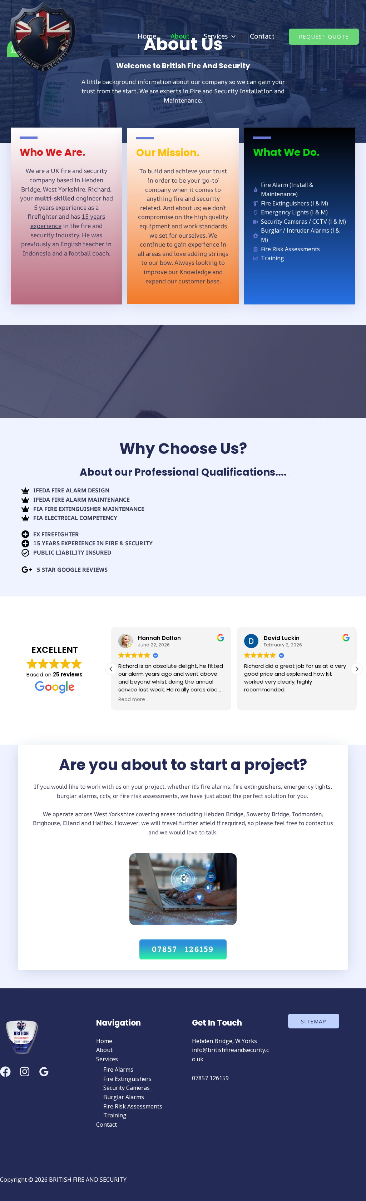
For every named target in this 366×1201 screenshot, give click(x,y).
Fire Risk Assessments (132, 1106)
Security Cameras (126, 1088)
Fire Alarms (118, 1069)
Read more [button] (131, 699)
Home (147, 36)
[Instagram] (24, 1071)
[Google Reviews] (44, 1071)
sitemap (313, 1021)
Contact (262, 36)
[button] (232, 36)
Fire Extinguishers (127, 1079)
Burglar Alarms (123, 1097)
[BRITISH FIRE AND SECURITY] (43, 36)
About (179, 36)
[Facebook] (5, 1071)
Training (115, 1115)
